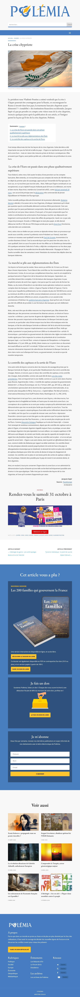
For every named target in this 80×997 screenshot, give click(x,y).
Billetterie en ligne (40, 532)
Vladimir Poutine (58, 535)
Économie (11, 970)
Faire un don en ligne (20, 669)
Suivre (63, 965)
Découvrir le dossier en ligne (23, 656)
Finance (36, 535)
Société (10, 964)
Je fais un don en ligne (40, 715)
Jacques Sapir (43, 535)
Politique (11, 962)
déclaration (39, 193)
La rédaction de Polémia (22, 88)
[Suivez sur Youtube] (59, 977)
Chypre (18, 535)
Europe (16, 38)
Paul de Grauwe (49, 237)
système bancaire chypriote (39, 300)
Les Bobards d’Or (37, 962)
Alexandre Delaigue (28, 422)
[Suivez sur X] (57, 968)
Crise (22, 535)
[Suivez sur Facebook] (57, 972)
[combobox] (37, 25)
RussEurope (67, 482)
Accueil (10, 38)
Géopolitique (13, 973)
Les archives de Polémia (39, 977)
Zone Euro (57, 224)
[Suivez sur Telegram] (57, 964)
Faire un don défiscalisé (19, 949)
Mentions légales (40, 994)
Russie (51, 535)
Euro (26, 535)
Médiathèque (13, 976)
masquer (22, 126)
